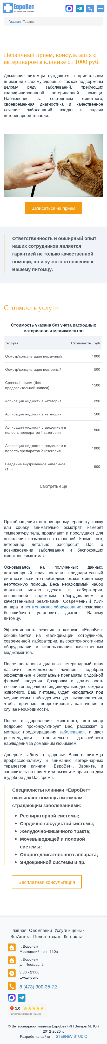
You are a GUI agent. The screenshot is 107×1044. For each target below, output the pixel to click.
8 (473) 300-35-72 (38, 986)
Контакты (73, 936)
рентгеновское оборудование (53, 607)
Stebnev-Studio (71, 1036)
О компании (40, 930)
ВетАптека (20, 936)
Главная (18, 930)
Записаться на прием (53, 208)
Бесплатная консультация (46, 881)
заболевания (72, 732)
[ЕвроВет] (18, 7)
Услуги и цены (68, 930)
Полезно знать (47, 936)
